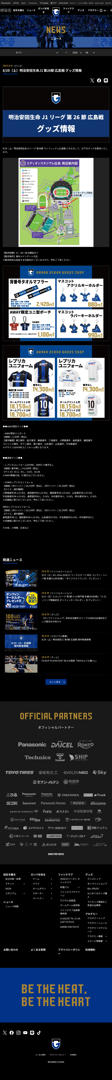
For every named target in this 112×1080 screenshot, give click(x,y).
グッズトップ (94, 878)
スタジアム (10, 893)
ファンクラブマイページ (70, 893)
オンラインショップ (97, 883)
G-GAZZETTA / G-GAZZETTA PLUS (70, 920)
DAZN (8, 888)
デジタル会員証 (67, 900)
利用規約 (90, 949)
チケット (9, 883)
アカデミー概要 (95, 936)
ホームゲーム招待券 (70, 905)
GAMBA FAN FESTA (69, 926)
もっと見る (55, 681)
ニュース (31, 10)
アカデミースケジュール (97, 929)
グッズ (81, 10)
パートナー (38, 898)
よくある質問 (38, 949)
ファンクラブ (68, 10)
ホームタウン (39, 888)
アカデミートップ (96, 918)
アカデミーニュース (97, 923)
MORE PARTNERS (56, 854)
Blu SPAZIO (93, 888)
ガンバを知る (43, 10)
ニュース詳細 (11, 906)
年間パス (64, 887)
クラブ (36, 883)
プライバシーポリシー (69, 951)
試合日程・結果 (13, 878)
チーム (36, 878)
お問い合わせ (10, 949)
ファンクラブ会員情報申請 (70, 911)
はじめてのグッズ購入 (97, 895)
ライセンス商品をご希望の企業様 (97, 903)
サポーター (38, 893)
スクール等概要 (95, 941)
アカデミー (93, 10)
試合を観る (18, 10)
